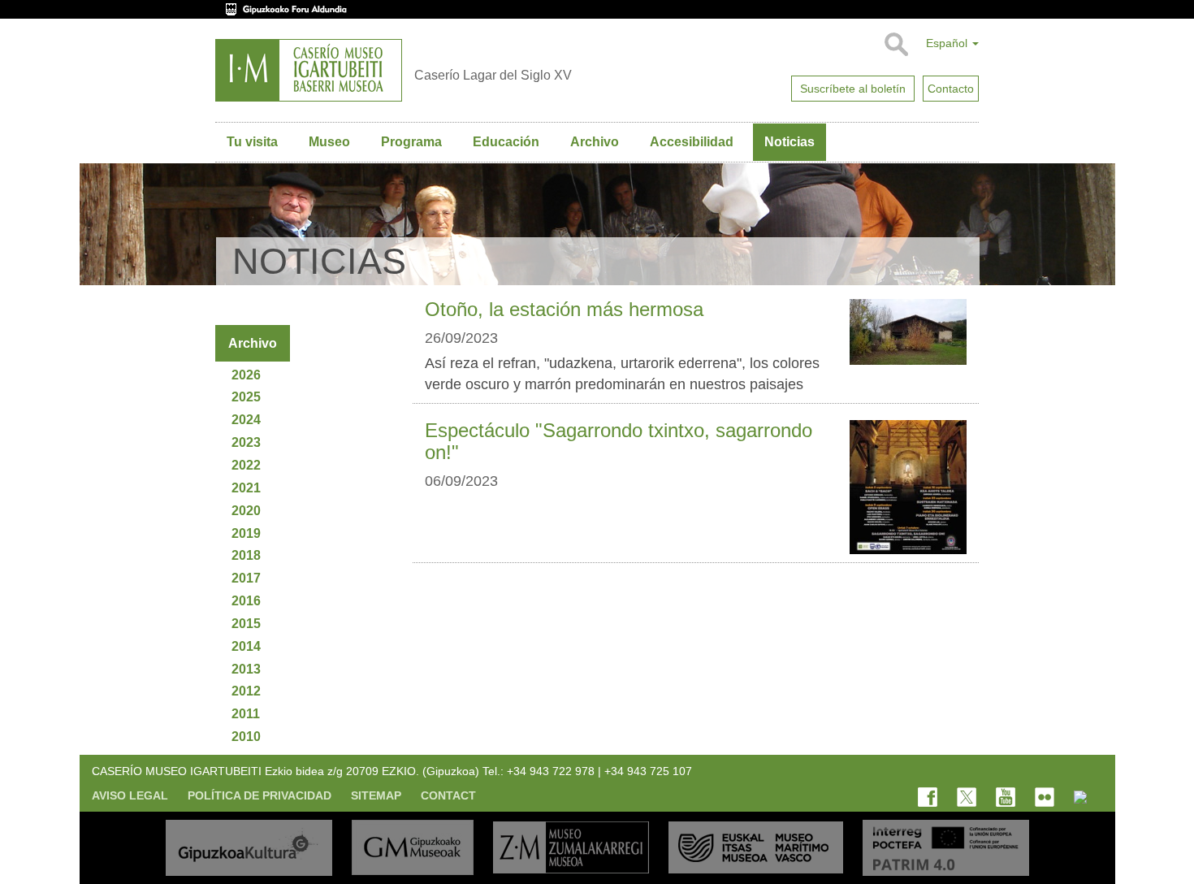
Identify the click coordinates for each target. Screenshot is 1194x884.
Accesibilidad (691, 142)
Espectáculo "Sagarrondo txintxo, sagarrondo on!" (618, 440)
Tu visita (252, 142)
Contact (448, 795)
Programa (411, 142)
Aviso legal (130, 795)
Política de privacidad (259, 795)
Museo (329, 142)
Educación (506, 142)
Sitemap (376, 795)
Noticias (789, 142)
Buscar (895, 44)
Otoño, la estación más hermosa (564, 309)
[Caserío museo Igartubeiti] (308, 70)
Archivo (594, 142)
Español (948, 43)
